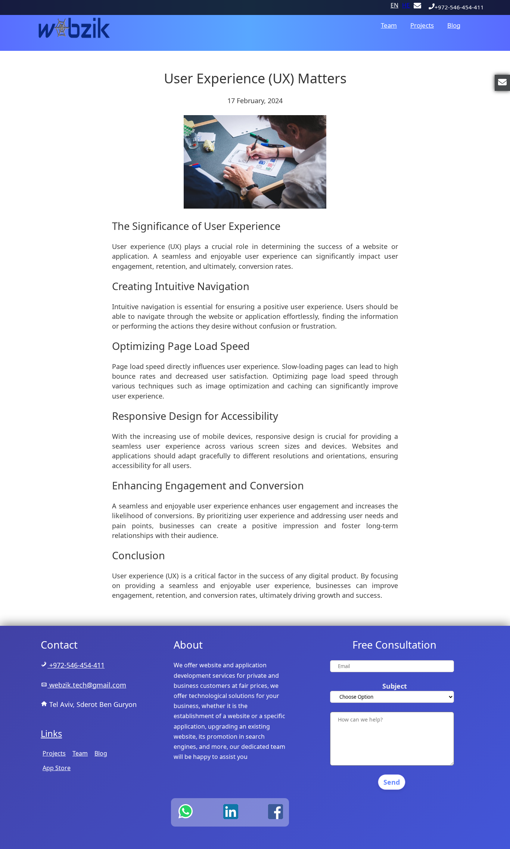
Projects (422, 25)
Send (391, 782)
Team (389, 25)
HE (406, 5)
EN (394, 5)
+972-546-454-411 (459, 7)
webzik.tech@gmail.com (86, 684)
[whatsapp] (185, 811)
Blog (453, 25)
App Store (57, 768)
